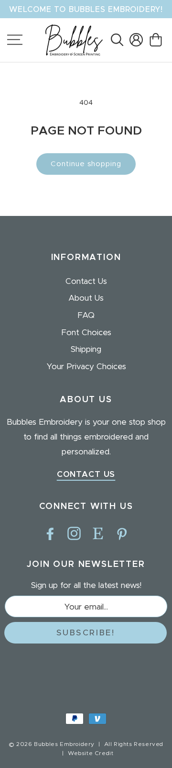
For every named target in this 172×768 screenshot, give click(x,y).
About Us (86, 298)
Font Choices (86, 332)
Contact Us (86, 281)
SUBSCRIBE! (85, 633)
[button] (116, 40)
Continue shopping (86, 164)
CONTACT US (86, 474)
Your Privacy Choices (86, 366)
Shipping (86, 349)
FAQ (86, 315)
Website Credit (90, 753)
